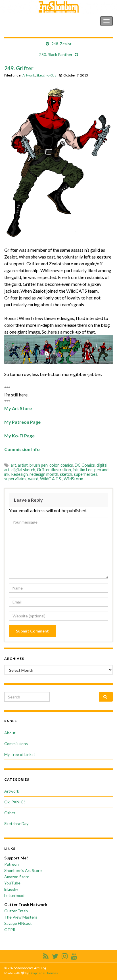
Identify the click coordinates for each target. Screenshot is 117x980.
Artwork (28, 75)
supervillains (15, 478)
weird (33, 478)
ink (75, 469)
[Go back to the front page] (58, 7)
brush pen (39, 465)
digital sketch (23, 469)
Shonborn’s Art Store (23, 870)
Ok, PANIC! (14, 801)
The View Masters (20, 917)
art (13, 465)
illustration (61, 469)
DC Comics (85, 465)
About (10, 732)
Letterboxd (14, 895)
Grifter (43, 469)
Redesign (19, 474)
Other (9, 812)
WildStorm (73, 478)
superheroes (85, 474)
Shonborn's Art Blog (28, 21)
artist (23, 465)
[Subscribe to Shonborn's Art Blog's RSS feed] (46, 955)
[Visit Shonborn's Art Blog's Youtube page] (74, 955)
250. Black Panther (55, 54)
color (54, 465)
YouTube (12, 882)
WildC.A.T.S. (51, 478)
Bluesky (11, 889)
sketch (66, 474)
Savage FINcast (18, 923)
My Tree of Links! (19, 754)
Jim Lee (86, 469)
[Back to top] (104, 967)
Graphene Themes (43, 973)
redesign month (44, 474)
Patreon (11, 864)
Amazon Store (16, 876)
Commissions (16, 743)
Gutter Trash (16, 910)
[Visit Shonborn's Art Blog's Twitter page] (55, 955)
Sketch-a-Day (46, 75)
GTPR (9, 929)
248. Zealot (61, 43)
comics (66, 465)
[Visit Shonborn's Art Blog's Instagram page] (65, 955)
